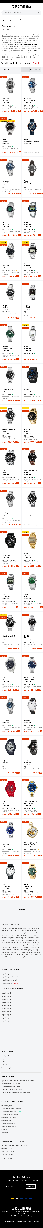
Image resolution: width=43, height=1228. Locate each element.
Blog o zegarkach (7, 1159)
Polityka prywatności (9, 1062)
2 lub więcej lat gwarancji (10, 1115)
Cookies (4, 1130)
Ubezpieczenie (7, 1121)
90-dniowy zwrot (7, 1106)
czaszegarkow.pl (9, 1221)
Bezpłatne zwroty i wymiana (21, 2)
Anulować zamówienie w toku (12, 1090)
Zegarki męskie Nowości (10, 980)
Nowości (19, 63)
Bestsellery (27, 63)
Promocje (36, 63)
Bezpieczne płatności (9, 1112)
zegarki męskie (7, 993)
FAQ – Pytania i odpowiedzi (11, 1065)
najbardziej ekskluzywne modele (26, 44)
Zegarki (4, 20)
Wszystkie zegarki (8, 63)
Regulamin (5, 1059)
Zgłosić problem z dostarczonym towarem (16, 1093)
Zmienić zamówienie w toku (11, 1087)
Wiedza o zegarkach (8, 1124)
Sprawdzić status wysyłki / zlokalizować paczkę (18, 1081)
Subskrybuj (30, 1186)
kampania (11, 938)
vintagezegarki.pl (21, 1221)
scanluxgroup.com (33, 1221)
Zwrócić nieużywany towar (11, 1084)
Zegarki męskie (13, 20)
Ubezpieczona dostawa (9, 1118)
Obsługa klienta (7, 1056)
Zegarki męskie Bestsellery (11, 977)
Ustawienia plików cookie (10, 1068)
